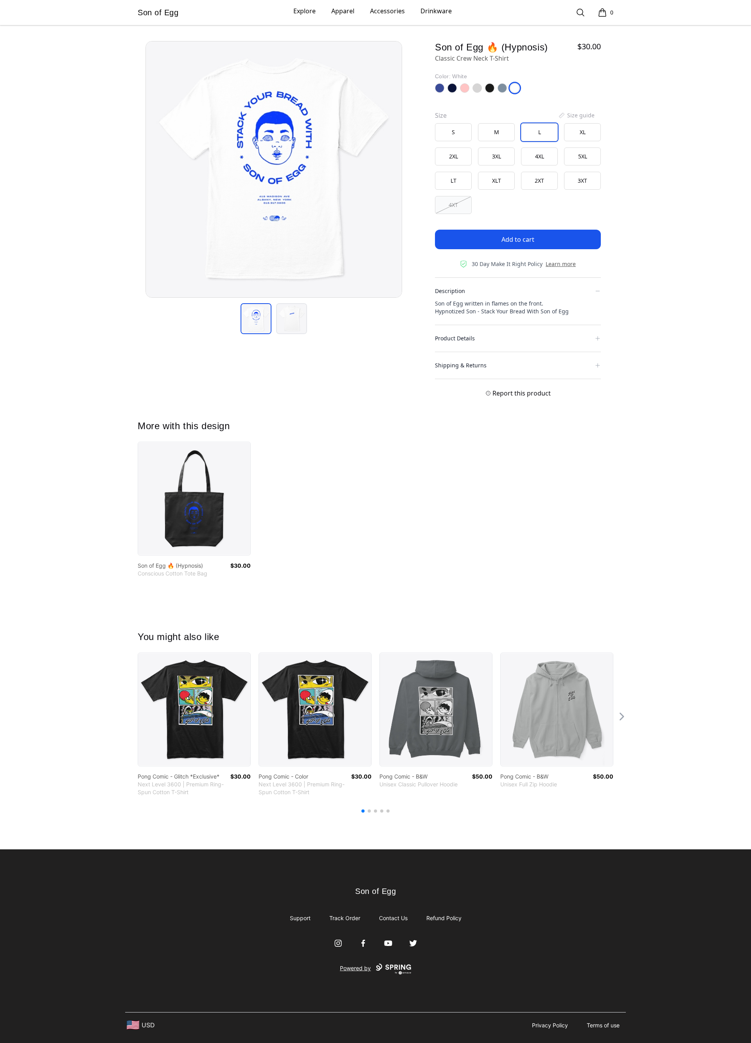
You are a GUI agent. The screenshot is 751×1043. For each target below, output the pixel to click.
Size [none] (441, 115)
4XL (539, 156)
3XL (496, 156)
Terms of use (603, 1025)
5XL (582, 156)
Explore (304, 11)
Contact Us (393, 918)
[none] (576, 115)
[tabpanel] (274, 169)
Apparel (342, 11)
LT (453, 180)
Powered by (355, 968)
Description (450, 291)
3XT (582, 180)
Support (300, 918)
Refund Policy (444, 918)
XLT (496, 180)
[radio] (453, 132)
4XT (453, 205)
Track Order (344, 918)
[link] (194, 498)
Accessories (387, 11)
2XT (539, 180)
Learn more (561, 264)
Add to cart (517, 239)
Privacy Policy (550, 1025)
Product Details (455, 338)
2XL (453, 156)
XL (583, 132)
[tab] (256, 318)
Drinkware (436, 11)
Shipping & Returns (461, 365)
